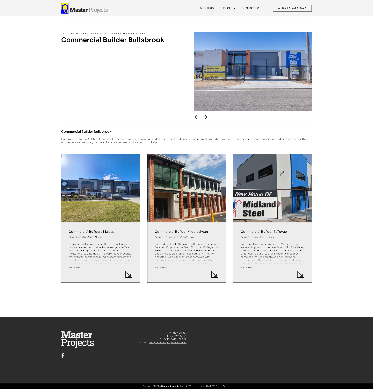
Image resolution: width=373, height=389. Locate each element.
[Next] (205, 116)
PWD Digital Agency (220, 386)
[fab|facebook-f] (62, 355)
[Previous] (196, 116)
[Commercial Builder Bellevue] (272, 218)
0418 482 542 (178, 339)
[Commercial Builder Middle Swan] (186, 218)
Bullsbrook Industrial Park (103, 139)
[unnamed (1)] (84, 8)
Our (63, 139)
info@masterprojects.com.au (167, 342)
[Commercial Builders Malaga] (100, 218)
